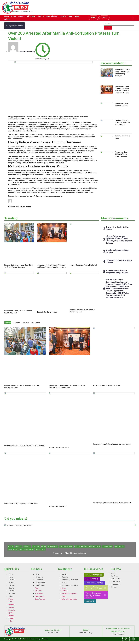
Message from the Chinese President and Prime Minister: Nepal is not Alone (122, 89)
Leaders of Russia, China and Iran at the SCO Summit (122, 122)
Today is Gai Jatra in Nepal (47, 312)
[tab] (7, 322)
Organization (12, 549)
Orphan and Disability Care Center (69, 553)
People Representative (26, 549)
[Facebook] (122, 638)
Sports (11, 588)
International (52, 546)
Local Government (80, 546)
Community (27, 546)
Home (11, 574)
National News (108, 546)
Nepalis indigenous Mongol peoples (118, 251)
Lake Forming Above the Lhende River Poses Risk (112, 503)
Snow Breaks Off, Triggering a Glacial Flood (21, 503)
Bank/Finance (40, 585)
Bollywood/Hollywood (70, 579)
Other (11, 596)
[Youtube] (129, 638)
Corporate (39, 577)
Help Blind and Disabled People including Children (117, 271)
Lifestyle (12, 585)
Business (12, 579)
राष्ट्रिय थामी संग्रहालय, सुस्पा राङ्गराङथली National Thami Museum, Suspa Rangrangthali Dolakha (119, 239)
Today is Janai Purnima (57, 506)
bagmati (10, 546)
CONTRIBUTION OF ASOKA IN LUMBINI (119, 261)
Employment (40, 582)
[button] (94, 17)
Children (18, 546)
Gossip (64, 574)
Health (43, 546)
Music (64, 582)
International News (65, 546)
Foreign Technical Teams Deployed (121, 104)
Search (108, 27)
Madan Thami (64, 556)
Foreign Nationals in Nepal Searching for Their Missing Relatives (122, 72)
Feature (65, 577)
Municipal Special (95, 546)
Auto (37, 574)
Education (35, 546)
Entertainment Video (70, 585)
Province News (40, 549)
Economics (39, 579)
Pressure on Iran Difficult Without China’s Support (121, 154)
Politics (11, 582)
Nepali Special (119, 546)
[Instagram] (133, 638)
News (11, 577)
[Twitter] (126, 638)
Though (12, 593)
